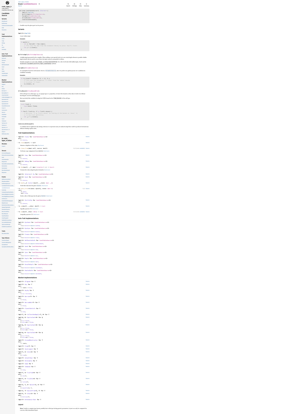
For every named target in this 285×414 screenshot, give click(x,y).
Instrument (29, 349)
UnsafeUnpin (29, 264)
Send (26, 246)
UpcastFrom (25, 388)
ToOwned (27, 366)
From (26, 346)
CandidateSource (39, 137)
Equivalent (31, 317)
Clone (27, 137)
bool (43, 206)
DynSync (27, 228)
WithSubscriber (30, 399)
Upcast (32, 384)
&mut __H (49, 183)
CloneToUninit (30, 308)
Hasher (30, 183)
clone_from (24, 148)
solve (27, 2)
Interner (43, 10)
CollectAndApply (33, 314)
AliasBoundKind (35, 17)
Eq (34, 174)
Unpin (27, 258)
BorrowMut (28, 302)
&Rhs (34, 211)
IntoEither (29, 358)
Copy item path (39, 4)
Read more (41, 145)
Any (26, 284)
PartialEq (28, 200)
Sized (25, 193)
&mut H (50, 188)
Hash (26, 177)
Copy (26, 155)
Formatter (39, 167)
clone (22, 142)
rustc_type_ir (21, 2)
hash (22, 183)
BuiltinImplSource (37, 14)
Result (52, 167)
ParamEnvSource (34, 16)
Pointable (28, 361)
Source (20, 6)
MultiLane (25, 397)
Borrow (27, 296)
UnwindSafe (29, 270)
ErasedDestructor (31, 340)
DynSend (27, 222)
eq (21, 206)
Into (28, 352)
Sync (26, 252)
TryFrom (30, 372)
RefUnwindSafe (30, 240)
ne (21, 211)
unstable (82, 148)
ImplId (30, 12)
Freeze (27, 234)
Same (26, 364)
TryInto (30, 378)
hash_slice (24, 188)
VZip (28, 393)
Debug (27, 161)
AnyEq (27, 290)
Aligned (27, 281)
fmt (22, 167)
